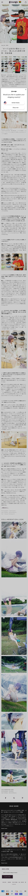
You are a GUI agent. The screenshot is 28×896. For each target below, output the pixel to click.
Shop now (16, 107)
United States (16, 103)
